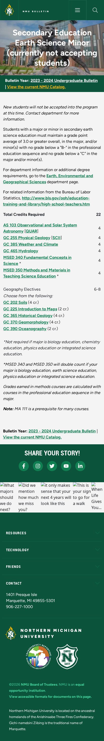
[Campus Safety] (67, 656)
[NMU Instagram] (38, 466)
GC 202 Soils (15, 302)
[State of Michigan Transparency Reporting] (38, 656)
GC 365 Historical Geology (28, 315)
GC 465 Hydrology (20, 250)
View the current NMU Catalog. (36, 86)
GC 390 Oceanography (24, 328)
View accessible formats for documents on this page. (50, 696)
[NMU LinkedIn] (80, 466)
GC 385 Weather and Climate (30, 244)
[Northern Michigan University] (9, 10)
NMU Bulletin (36, 11)
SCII (57, 237)
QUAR (31, 231)
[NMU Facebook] (24, 466)
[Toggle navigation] (77, 10)
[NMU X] (52, 466)
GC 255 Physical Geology (26, 237)
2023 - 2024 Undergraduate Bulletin (64, 80)
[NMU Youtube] (66, 466)
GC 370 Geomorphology (25, 322)
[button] (95, 10)
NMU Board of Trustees (39, 684)
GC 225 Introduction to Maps (30, 309)
